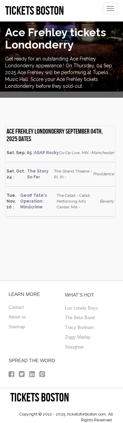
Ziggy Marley (78, 337)
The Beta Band (80, 317)
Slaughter (74, 347)
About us (17, 316)
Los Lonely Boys (81, 308)
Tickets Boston (39, 397)
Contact (16, 307)
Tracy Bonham (79, 327)
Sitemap (17, 326)
